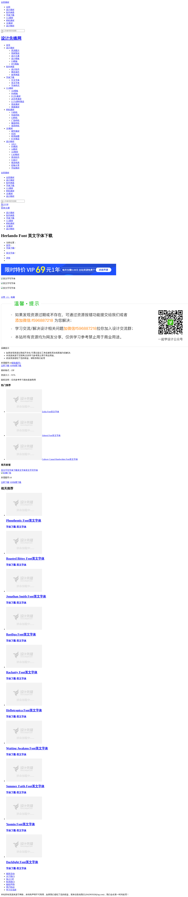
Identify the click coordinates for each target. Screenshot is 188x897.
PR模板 (14, 93)
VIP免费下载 (15, 365)
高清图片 (15, 50)
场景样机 (15, 126)
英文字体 (15, 83)
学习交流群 (11, 890)
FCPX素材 (16, 96)
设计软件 (15, 69)
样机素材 (10, 20)
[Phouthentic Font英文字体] (24, 515)
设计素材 (10, 10)
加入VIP (4, 204)
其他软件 (15, 157)
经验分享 (15, 165)
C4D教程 (15, 154)
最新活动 (10, 874)
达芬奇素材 (16, 99)
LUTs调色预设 (17, 101)
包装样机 (15, 115)
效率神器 (15, 75)
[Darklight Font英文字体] (24, 857)
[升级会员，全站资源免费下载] (58, 274)
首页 (8, 45)
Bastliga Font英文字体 (21, 634)
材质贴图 (15, 136)
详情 (8, 258)
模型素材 (15, 131)
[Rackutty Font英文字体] (24, 667)
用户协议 (10, 887)
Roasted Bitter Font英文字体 (25, 558)
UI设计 (14, 160)
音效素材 (15, 104)
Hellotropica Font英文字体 (24, 710)
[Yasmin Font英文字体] (24, 819)
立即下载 (5, 365)
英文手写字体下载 (9, 470)
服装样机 (15, 123)
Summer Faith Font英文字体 (25, 786)
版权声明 (10, 884)
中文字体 (15, 80)
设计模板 (15, 58)
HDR (13, 134)
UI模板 (14, 61)
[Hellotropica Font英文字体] (24, 705)
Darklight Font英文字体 (22, 862)
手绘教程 (15, 168)
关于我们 (10, 876)
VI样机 (14, 112)
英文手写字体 (32, 470)
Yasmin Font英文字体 (20, 824)
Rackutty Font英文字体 (21, 672)
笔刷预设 (15, 53)
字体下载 (10, 15)
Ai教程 (14, 149)
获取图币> (16, 363)
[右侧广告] (6, 473)
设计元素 (15, 56)
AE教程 (14, 152)
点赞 (5, 297)
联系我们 (10, 882)
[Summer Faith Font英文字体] (24, 781)
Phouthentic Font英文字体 (23, 520)
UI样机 (14, 118)
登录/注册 (5, 208)
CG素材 (9, 18)
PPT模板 (15, 64)
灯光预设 (15, 139)
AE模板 (14, 91)
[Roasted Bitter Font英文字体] (24, 553)
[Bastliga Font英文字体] (24, 629)
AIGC (13, 144)
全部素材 (5, 2)
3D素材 (9, 23)
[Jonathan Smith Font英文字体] (24, 591)
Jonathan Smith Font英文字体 (26, 596)
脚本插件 (15, 72)
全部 (8, 7)
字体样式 (15, 85)
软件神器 (10, 12)
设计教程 (10, 26)
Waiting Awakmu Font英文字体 (27, 748)
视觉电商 (15, 163)
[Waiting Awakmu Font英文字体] (24, 743)
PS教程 (14, 146)
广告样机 (15, 120)
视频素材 (15, 107)
